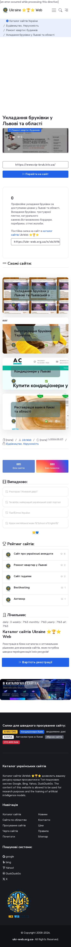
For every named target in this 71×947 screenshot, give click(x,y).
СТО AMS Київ (11, 742)
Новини (42, 814)
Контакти (44, 820)
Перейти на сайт (37, 174)
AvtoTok (8, 737)
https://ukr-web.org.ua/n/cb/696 (37, 241)
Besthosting (22, 587)
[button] (66, 10)
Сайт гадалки (22, 576)
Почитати (9, 836)
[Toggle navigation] (54, 10)
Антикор (19, 599)
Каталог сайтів (12, 814)
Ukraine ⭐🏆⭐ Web (25, 10)
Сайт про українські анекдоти (33, 553)
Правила (43, 831)
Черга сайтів (10, 831)
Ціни (41, 825)
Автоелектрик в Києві (29, 736)
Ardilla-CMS (10, 731)
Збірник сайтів (54, 737)
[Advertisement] (35, 74)
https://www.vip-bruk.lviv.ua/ (35, 164)
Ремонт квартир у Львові (30, 565)
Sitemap (43, 836)
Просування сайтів (14, 825)
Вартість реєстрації (37, 662)
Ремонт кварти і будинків (25, 130)
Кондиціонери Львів (32, 731)
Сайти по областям (15, 820)
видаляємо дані (55, 731)
